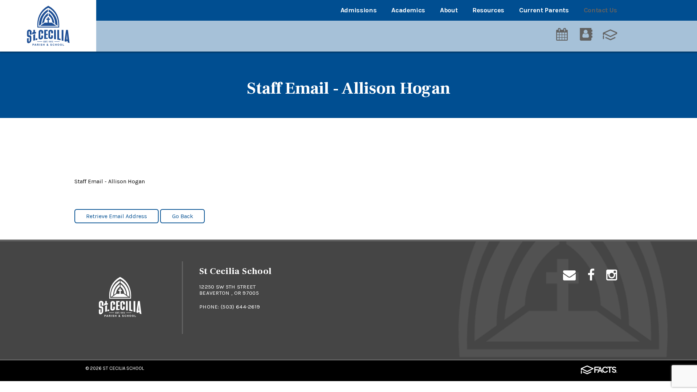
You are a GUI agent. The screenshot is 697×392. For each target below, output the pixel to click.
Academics (408, 10)
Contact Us (600, 10)
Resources (488, 10)
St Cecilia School (123, 368)
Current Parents (544, 10)
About (448, 10)
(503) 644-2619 (240, 306)
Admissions (358, 10)
